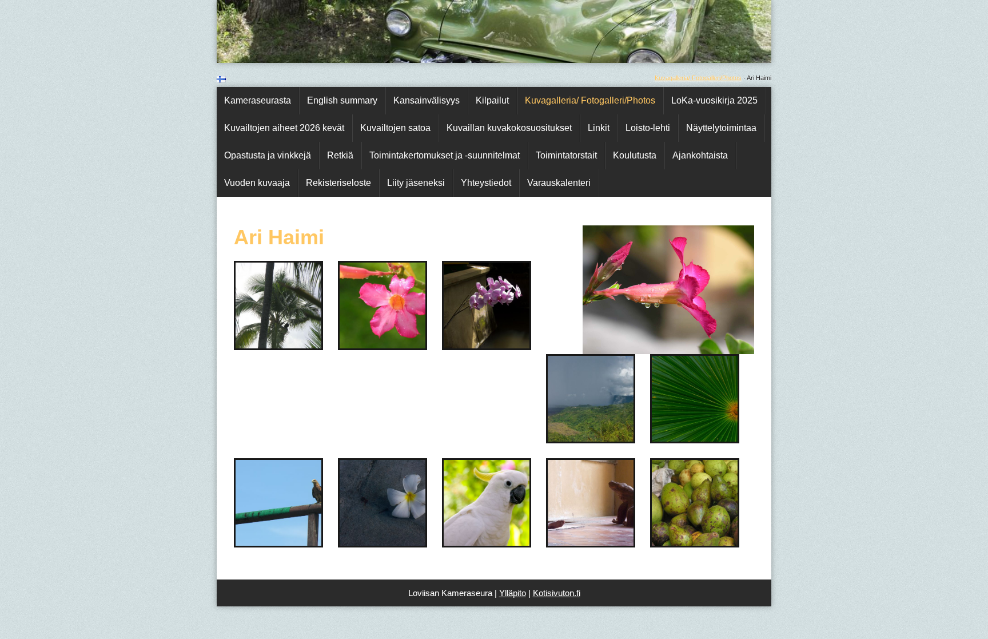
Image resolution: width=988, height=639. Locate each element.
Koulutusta (634, 155)
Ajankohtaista (700, 155)
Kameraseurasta (257, 100)
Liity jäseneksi (416, 183)
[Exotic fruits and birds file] (501, 345)
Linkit (598, 128)
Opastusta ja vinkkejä (267, 155)
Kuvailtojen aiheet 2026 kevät (284, 128)
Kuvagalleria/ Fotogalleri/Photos (698, 77)
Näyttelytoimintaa (721, 128)
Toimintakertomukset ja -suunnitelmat (444, 155)
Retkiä (340, 155)
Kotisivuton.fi (556, 593)
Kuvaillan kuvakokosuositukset (509, 128)
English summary (342, 100)
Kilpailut (492, 100)
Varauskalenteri (559, 183)
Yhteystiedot (486, 183)
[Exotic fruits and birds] (397, 345)
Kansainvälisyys (426, 100)
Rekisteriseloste (338, 183)
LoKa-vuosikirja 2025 (714, 100)
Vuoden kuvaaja (257, 183)
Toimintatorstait (566, 155)
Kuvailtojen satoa (395, 128)
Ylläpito (512, 593)
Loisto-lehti (648, 128)
